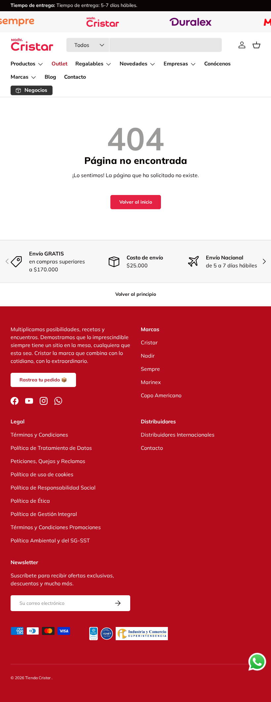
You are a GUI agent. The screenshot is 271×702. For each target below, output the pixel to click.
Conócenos (217, 63)
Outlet (59, 63)
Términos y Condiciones (39, 434)
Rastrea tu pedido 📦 (43, 380)
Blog (50, 77)
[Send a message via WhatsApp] (257, 661)
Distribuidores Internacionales (177, 434)
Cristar (149, 342)
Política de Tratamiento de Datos (51, 448)
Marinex (151, 382)
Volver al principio (135, 294)
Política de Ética (30, 500)
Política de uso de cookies (42, 474)
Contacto (75, 77)
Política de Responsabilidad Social (53, 487)
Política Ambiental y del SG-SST (50, 540)
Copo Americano (161, 395)
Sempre (150, 369)
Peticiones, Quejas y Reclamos (48, 461)
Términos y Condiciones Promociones (56, 527)
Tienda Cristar (38, 677)
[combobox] (144, 45)
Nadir (148, 355)
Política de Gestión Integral (44, 514)
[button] (256, 45)
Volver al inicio (135, 202)
